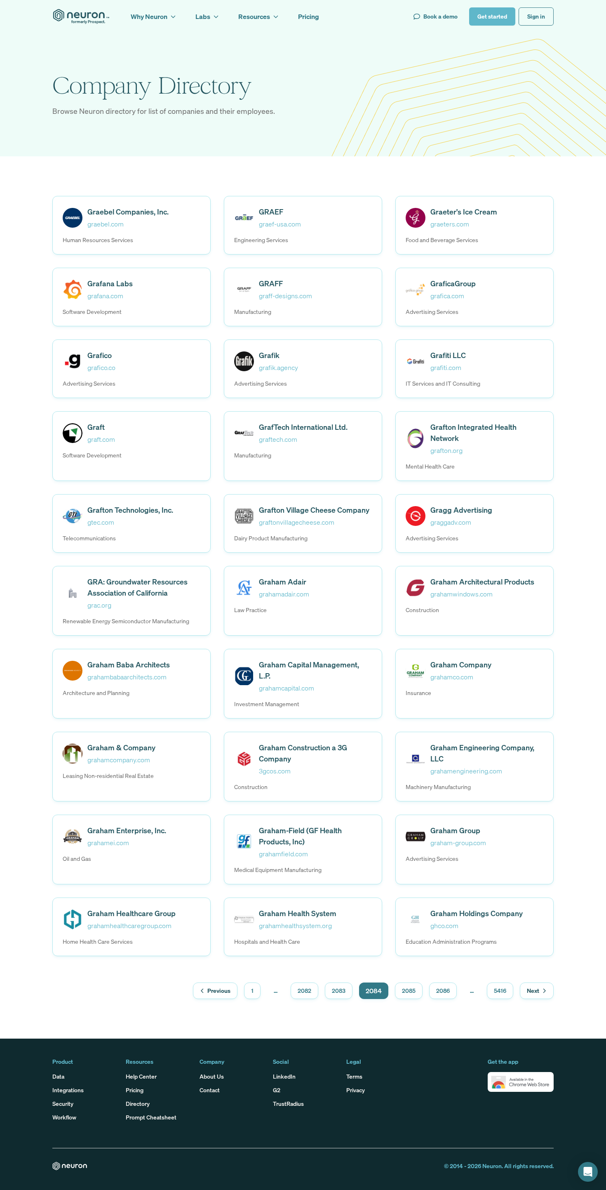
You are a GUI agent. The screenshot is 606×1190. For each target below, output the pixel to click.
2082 (304, 990)
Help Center (141, 1076)
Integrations (68, 1090)
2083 (338, 990)
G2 (276, 1090)
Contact (210, 1090)
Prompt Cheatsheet (151, 1117)
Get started (492, 16)
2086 (443, 990)
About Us (212, 1076)
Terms (354, 1076)
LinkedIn (284, 1076)
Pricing (134, 1090)
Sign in (536, 16)
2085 (409, 990)
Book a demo (440, 16)
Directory (138, 1104)
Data (58, 1076)
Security (62, 1104)
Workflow (64, 1117)
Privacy (355, 1090)
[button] (521, 1082)
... (275, 990)
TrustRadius (288, 1104)
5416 (500, 990)
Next (533, 990)
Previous (218, 990)
